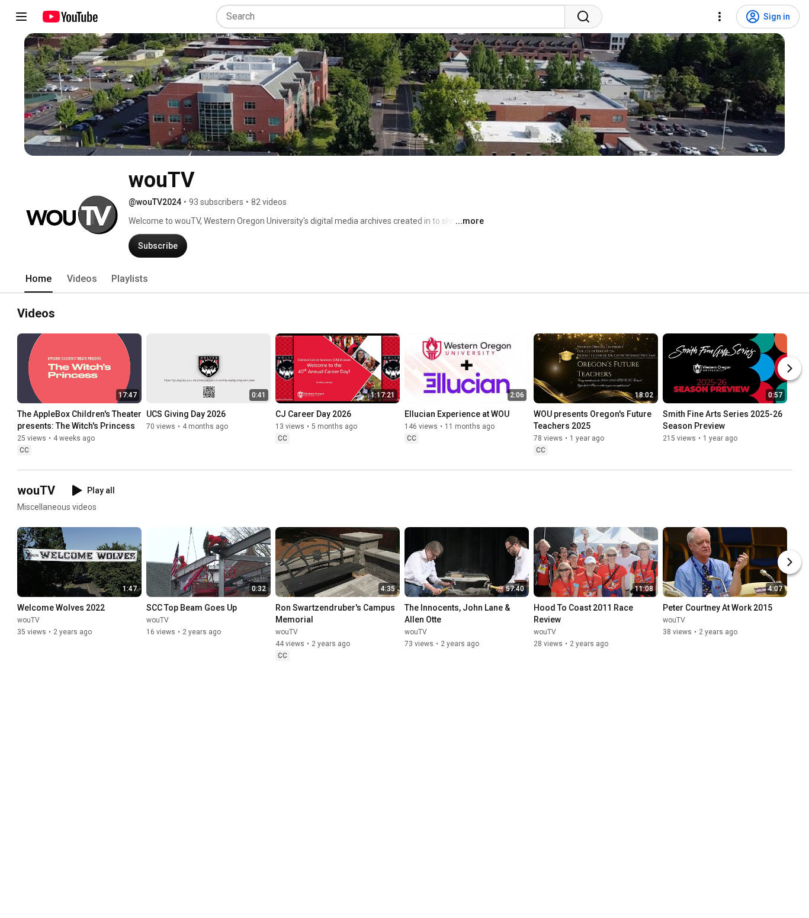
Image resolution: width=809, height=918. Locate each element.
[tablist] (404, 279)
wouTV (28, 620)
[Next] (789, 368)
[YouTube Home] (69, 16)
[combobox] (394, 16)
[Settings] (719, 16)
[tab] (38, 279)
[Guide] (21, 16)
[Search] (583, 16)
